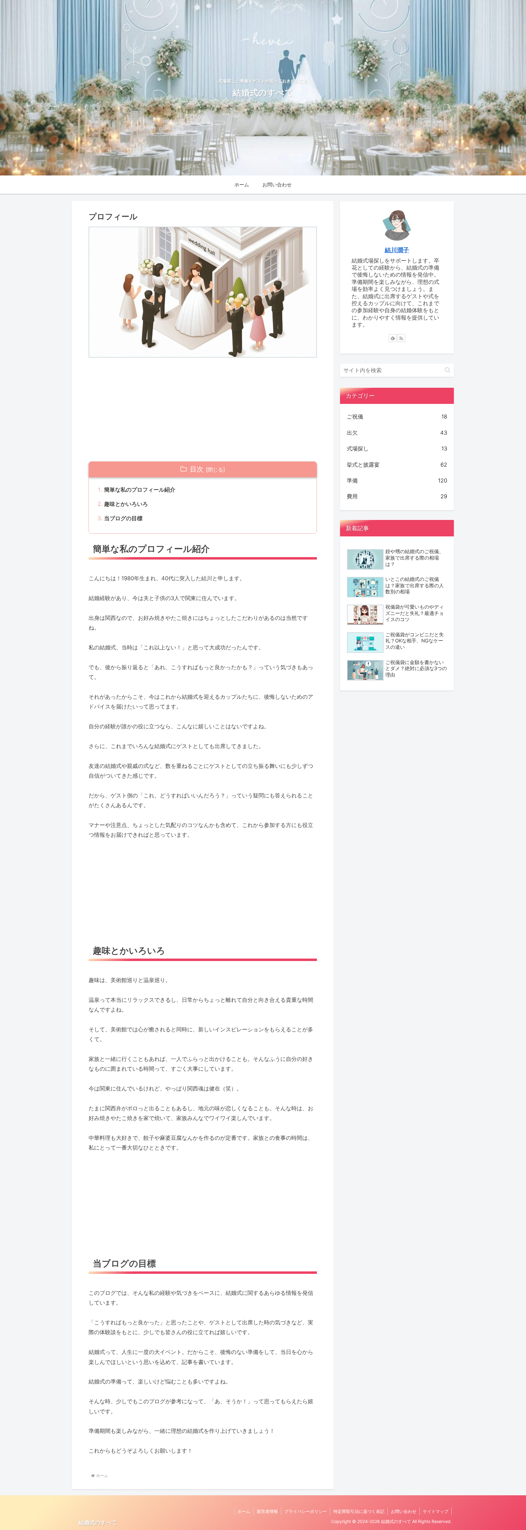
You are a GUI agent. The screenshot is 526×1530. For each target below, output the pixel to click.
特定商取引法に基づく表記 (358, 1511)
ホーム (243, 1511)
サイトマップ (435, 1511)
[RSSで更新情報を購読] (401, 338)
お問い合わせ (403, 1511)
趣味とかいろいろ (126, 504)
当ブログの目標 (123, 518)
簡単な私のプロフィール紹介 (139, 489)
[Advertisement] (203, 409)
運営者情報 (267, 1511)
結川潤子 (397, 250)
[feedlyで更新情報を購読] (393, 338)
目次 (196, 469)
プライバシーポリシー (305, 1511)
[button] (447, 369)
